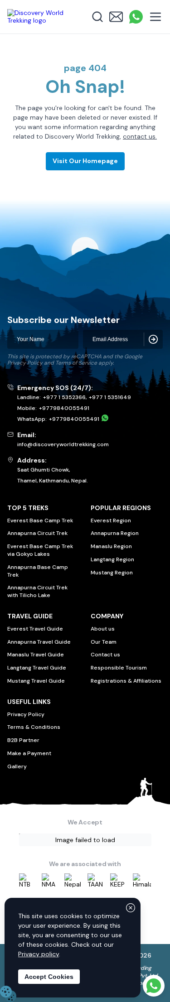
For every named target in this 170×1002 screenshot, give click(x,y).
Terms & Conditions (33, 727)
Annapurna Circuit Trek (37, 533)
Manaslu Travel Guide (35, 654)
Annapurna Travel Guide (39, 642)
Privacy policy (38, 954)
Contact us (105, 654)
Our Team (104, 642)
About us (103, 628)
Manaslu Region (111, 546)
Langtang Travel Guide (36, 667)
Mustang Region (112, 572)
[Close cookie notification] (130, 907)
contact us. (140, 136)
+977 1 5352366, (65, 397)
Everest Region (111, 520)
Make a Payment (29, 753)
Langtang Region (112, 559)
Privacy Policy (25, 362)
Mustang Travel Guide (36, 680)
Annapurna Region (115, 533)
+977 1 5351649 (110, 397)
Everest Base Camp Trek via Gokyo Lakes (40, 550)
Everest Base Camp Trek (40, 520)
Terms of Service (76, 362)
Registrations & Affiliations (126, 680)
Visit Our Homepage (85, 161)
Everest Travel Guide (35, 628)
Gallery (17, 766)
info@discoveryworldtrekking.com (63, 444)
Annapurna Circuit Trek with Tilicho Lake (37, 591)
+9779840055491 (64, 408)
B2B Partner (23, 740)
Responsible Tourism (119, 667)
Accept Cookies (48, 976)
